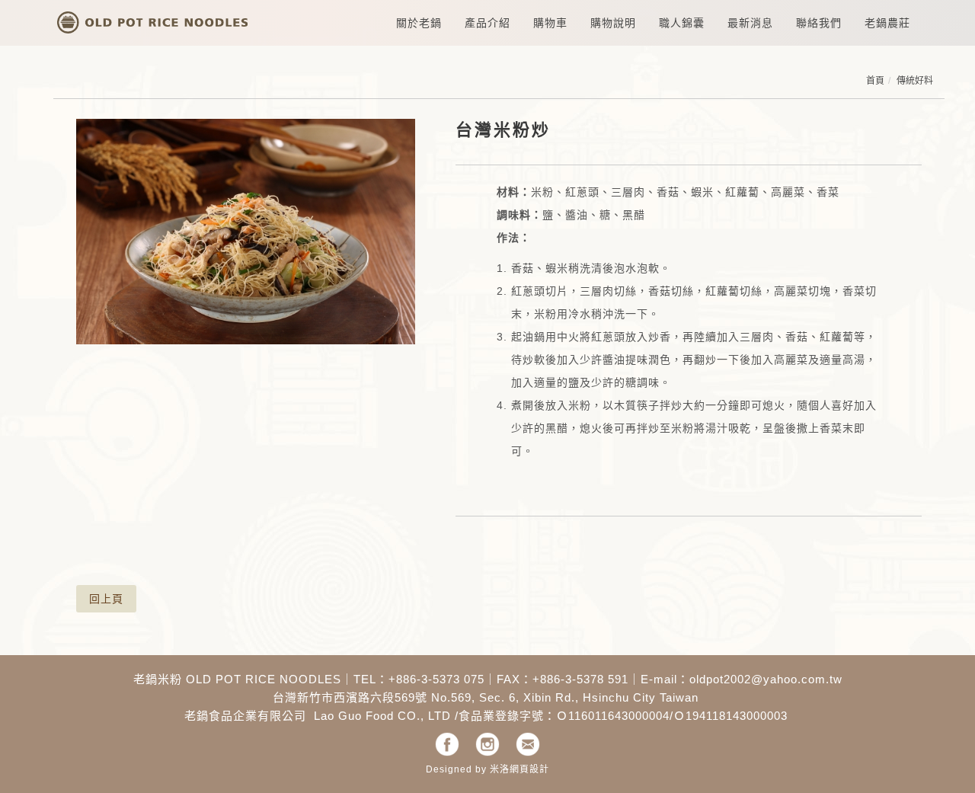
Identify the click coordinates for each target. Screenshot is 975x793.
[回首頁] (152, 18)
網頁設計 (529, 769)
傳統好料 (915, 80)
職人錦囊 (682, 23)
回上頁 (106, 599)
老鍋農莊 (887, 23)
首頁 (875, 80)
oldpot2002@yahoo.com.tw (765, 679)
